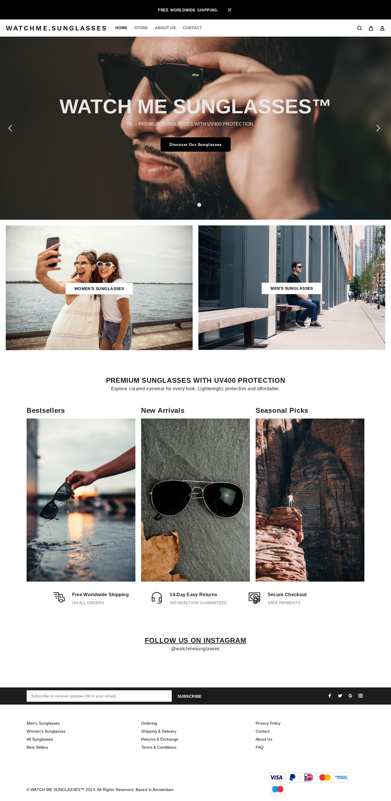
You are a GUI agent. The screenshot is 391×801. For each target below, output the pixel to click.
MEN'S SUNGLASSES (291, 288)
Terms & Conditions (158, 747)
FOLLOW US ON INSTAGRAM (195, 640)
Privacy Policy (268, 723)
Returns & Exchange (159, 739)
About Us (264, 739)
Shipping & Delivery (158, 731)
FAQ (260, 747)
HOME (121, 27)
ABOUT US (165, 27)
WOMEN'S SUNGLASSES (99, 288)
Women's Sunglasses (46, 731)
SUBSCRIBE (189, 696)
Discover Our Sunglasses (195, 144)
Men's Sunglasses (43, 723)
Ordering (149, 723)
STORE (141, 27)
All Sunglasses (40, 739)
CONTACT (192, 27)
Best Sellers (37, 747)
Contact (263, 731)
